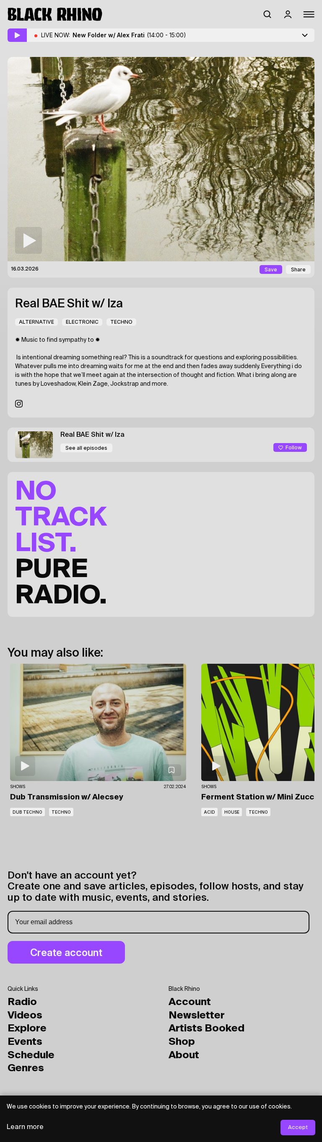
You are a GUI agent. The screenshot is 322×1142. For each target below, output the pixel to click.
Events (25, 1042)
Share (298, 269)
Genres (26, 1068)
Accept (298, 1127)
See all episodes (86, 448)
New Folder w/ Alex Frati (129, 35)
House (231, 812)
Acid (209, 812)
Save (271, 269)
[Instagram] (19, 403)
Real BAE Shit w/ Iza (69, 304)
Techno (121, 322)
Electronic (82, 322)
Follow (294, 447)
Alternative (36, 322)
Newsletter (197, 1016)
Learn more (25, 1127)
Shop (182, 1042)
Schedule (31, 1055)
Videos (25, 1016)
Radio (22, 1002)
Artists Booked (206, 1028)
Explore (27, 1028)
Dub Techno (27, 812)
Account (190, 1002)
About (184, 1055)
